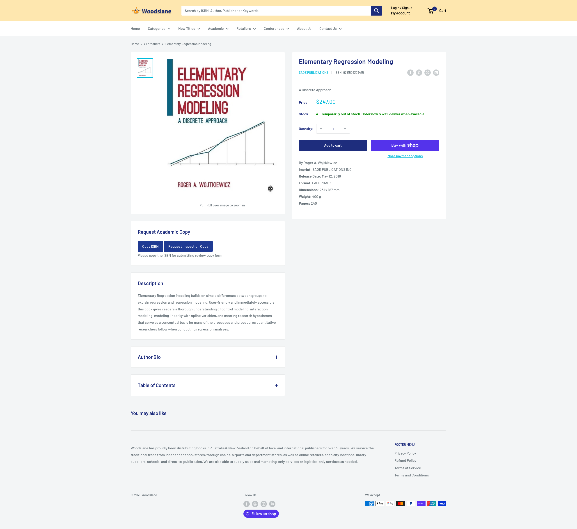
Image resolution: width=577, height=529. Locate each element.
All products (152, 44)
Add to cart (333, 145)
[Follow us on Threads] (255, 504)
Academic (216, 28)
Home (135, 28)
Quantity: (306, 128)
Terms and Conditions (411, 475)
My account (400, 13)
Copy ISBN (150, 246)
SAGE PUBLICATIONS (313, 72)
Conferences (274, 28)
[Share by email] (436, 72)
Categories (156, 28)
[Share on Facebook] (410, 72)
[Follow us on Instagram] (264, 504)
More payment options (405, 156)
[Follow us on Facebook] (246, 504)
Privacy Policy (405, 453)
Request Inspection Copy (188, 246)
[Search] (376, 11)
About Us (304, 28)
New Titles (186, 28)
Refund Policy (405, 460)
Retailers (243, 28)
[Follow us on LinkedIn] (272, 504)
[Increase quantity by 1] (345, 128)
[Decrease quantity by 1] (321, 128)
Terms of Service (407, 468)
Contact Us (328, 28)
